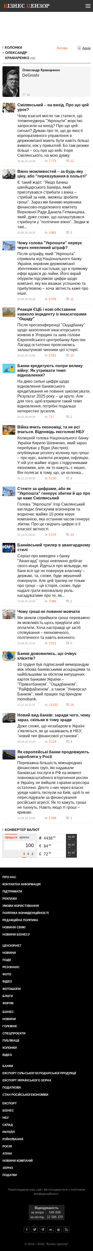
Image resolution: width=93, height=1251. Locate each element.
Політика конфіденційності (25, 913)
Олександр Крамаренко (20, 55)
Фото (6, 974)
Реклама (9, 898)
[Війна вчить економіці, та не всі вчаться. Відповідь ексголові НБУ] (8, 430)
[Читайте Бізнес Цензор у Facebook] (27, 1229)
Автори (62, 48)
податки (9, 1175)
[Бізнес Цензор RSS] (66, 1229)
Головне (9, 1026)
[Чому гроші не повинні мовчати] (8, 614)
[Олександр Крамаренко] (10, 81)
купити (24, 837)
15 (72, 355)
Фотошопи (11, 989)
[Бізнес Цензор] (26, 7)
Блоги (7, 996)
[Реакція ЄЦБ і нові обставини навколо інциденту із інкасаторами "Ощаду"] (8, 312)
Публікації (10, 1040)
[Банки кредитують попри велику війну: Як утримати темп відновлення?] (8, 368)
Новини (9, 953)
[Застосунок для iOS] (59, 1229)
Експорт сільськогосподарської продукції (39, 1073)
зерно (7, 1168)
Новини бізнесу (16, 934)
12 (72, 160)
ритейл (8, 1132)
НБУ (5, 1117)
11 (72, 299)
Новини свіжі (13, 927)
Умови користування (20, 906)
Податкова (11, 1087)
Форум (7, 1003)
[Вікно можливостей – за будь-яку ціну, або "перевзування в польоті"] (8, 174)
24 (72, 534)
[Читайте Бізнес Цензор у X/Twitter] (35, 1229)
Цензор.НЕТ (11, 945)
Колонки (13, 47)
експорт (9, 1103)
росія (7, 1146)
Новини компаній (17, 1160)
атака (7, 1153)
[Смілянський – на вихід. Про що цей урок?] (8, 107)
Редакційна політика (20, 920)
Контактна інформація (21, 884)
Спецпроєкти (14, 1033)
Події (6, 960)
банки (7, 1066)
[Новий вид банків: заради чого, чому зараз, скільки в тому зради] (8, 718)
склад (7, 1125)
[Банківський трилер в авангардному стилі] (8, 548)
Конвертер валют (22, 830)
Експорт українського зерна (26, 1080)
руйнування (12, 1139)
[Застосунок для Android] (51, 1229)
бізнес (8, 1110)
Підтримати (12, 891)
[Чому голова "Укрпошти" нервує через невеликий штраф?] (8, 245)
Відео (7, 981)
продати (11, 837)
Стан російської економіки (25, 1094)
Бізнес (8, 1012)
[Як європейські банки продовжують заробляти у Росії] (8, 755)
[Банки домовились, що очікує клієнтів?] (8, 656)
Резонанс (11, 967)
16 (72, 704)
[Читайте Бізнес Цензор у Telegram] (43, 1229)
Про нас (9, 877)
